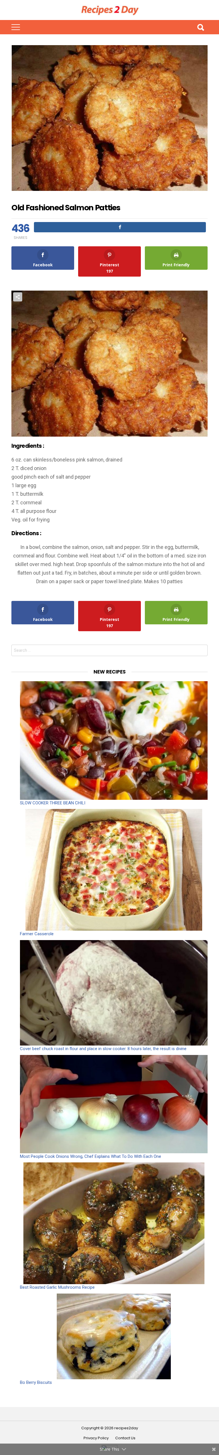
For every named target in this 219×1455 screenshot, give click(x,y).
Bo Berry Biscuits (36, 1382)
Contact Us (125, 1438)
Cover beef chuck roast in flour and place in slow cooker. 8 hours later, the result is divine (103, 1048)
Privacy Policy (96, 1438)
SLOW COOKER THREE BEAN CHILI (52, 803)
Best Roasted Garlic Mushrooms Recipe (57, 1287)
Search (200, 27)
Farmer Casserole (37, 933)
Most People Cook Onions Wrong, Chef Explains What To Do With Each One (90, 1156)
